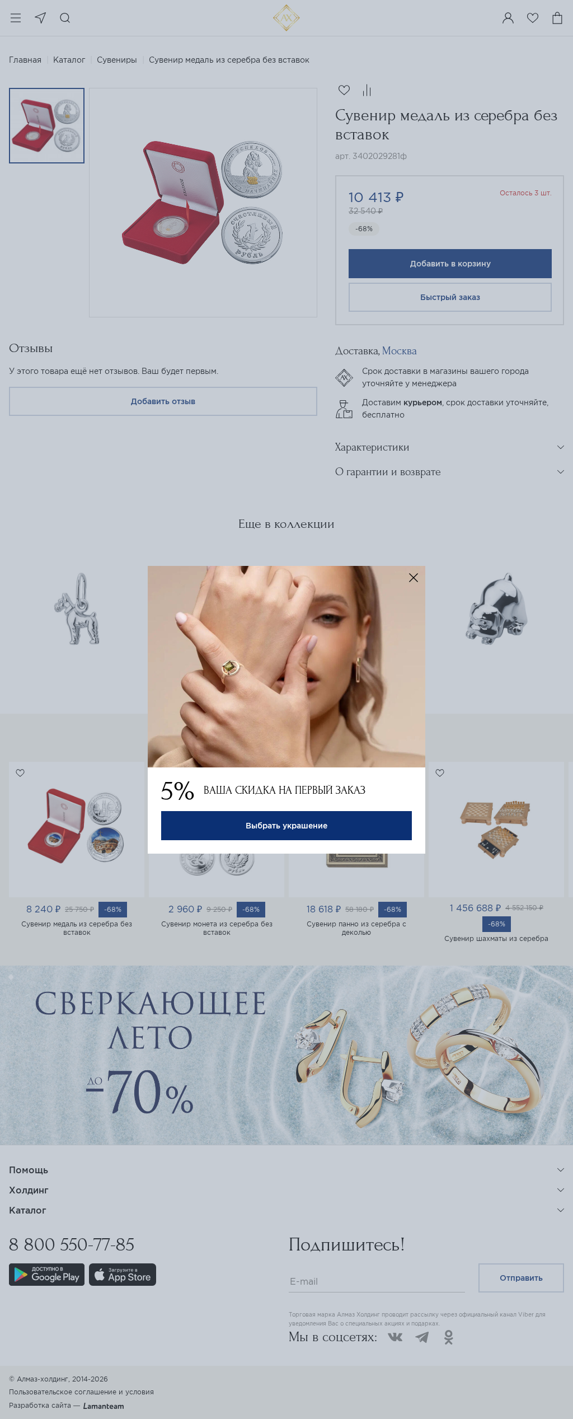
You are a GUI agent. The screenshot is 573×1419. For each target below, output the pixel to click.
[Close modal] (413, 578)
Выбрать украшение (286, 825)
